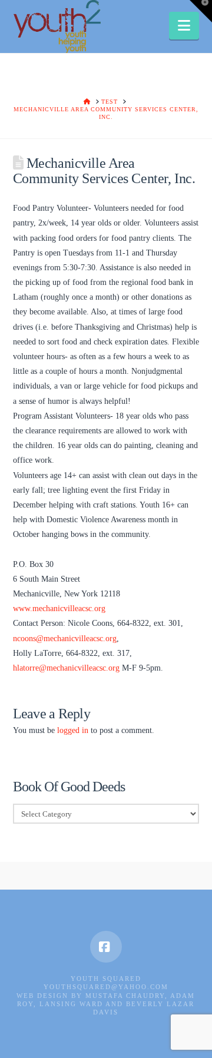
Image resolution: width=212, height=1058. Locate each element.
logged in (72, 730)
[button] (184, 25)
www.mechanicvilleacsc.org (59, 608)
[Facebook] (106, 947)
